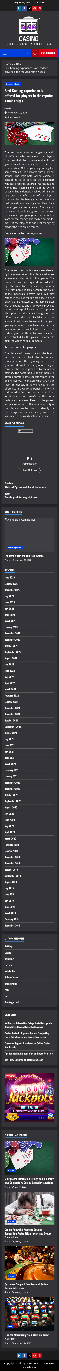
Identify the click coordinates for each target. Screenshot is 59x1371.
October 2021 (11, 720)
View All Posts (29, 470)
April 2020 (10, 832)
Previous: (26, 485)
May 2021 (9, 751)
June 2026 (10, 577)
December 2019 (12, 857)
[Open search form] (28, 53)
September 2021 (13, 726)
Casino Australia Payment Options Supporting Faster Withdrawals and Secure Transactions (27, 1035)
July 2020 (9, 813)
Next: (21, 495)
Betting (8, 946)
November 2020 (12, 789)
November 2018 (12, 925)
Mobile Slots (11, 971)
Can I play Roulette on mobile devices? (24, 1060)
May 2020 (9, 826)
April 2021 (10, 757)
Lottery (8, 965)
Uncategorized (12, 84)
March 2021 (10, 764)
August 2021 (11, 733)
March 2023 (10, 621)
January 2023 (11, 627)
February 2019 (12, 919)
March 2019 (10, 913)
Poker (7, 990)
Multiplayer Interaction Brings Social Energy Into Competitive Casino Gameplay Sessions (28, 1025)
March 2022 (10, 689)
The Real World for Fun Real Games (24, 556)
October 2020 (11, 795)
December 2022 (12, 633)
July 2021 (9, 739)
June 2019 (10, 894)
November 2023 (12, 590)
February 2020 (12, 845)
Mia (9, 108)
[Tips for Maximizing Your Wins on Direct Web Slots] (29, 1314)
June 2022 (10, 670)
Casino (8, 952)
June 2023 (10, 602)
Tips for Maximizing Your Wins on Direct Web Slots (29, 1053)
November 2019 (12, 863)
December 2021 (12, 708)
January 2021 (11, 776)
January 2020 (11, 851)
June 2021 (9, 745)
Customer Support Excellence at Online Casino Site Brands (26, 1286)
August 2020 (11, 807)
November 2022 (12, 639)
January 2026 (11, 584)
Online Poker (11, 983)
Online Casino (11, 977)
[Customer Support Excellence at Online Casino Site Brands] (29, 1263)
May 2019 (9, 900)
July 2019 (9, 888)
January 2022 (11, 702)
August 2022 (11, 658)
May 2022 (9, 677)
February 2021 (11, 770)
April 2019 (10, 907)
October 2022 (11, 646)
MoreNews (49, 1363)
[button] (5, 53)
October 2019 (11, 869)
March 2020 (10, 838)
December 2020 (12, 782)
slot (6, 996)
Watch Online (48, 53)
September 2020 (13, 801)
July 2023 (9, 596)
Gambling (9, 959)
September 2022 (13, 652)
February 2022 (12, 695)
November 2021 (12, 714)
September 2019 (13, 876)
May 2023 (9, 608)
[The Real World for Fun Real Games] (29, 535)
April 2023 (10, 615)
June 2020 (10, 820)
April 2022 (10, 683)
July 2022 (9, 664)
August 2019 (11, 882)
